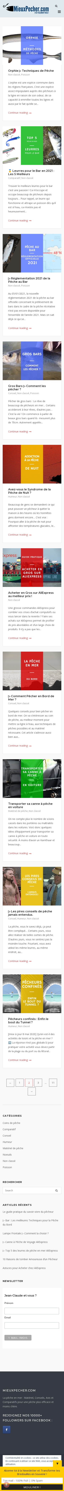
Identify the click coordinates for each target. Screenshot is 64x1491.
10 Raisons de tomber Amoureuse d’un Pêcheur (30, 1259)
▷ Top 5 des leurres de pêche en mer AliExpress (30, 1250)
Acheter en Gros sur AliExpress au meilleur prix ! (31, 594)
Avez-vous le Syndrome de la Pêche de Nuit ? (29, 491)
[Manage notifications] (6, 1484)
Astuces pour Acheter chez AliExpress (24, 1268)
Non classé (14, 74)
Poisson (25, 74)
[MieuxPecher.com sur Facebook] (6, 1430)
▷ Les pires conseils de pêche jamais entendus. (30, 913)
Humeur (12, 496)
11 (53, 1082)
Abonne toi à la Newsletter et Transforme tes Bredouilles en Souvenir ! (32, 1472)
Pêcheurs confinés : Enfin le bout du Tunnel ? (28, 1020)
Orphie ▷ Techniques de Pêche (31, 70)
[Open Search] (56, 6)
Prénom (8, 1303)
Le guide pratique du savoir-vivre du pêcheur (28, 1211)
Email (7, 1317)
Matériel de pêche (18, 810)
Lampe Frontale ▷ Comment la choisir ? (26, 1233)
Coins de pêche (11, 1123)
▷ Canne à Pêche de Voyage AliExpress (25, 1242)
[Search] (56, 1190)
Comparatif (14, 178)
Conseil (12, 393)
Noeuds (7, 1154)
